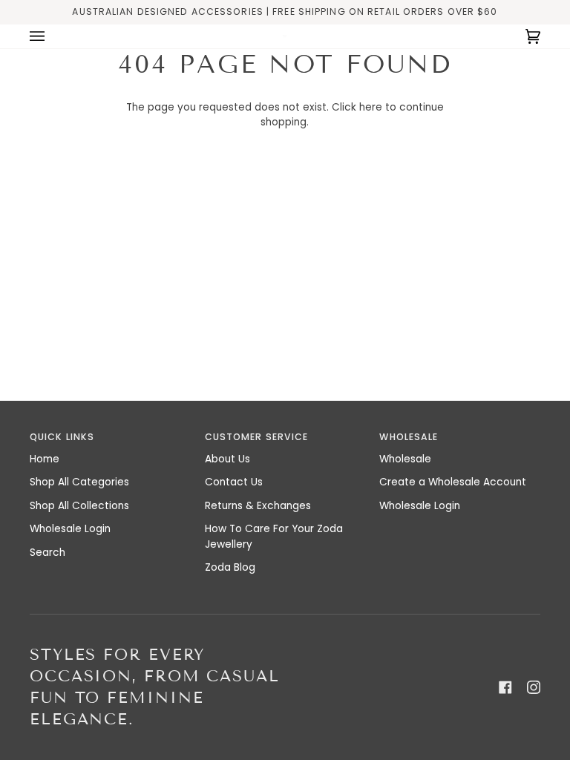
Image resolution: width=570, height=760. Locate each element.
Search (47, 553)
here (370, 107)
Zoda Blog (230, 567)
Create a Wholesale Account (452, 482)
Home (44, 459)
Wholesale (405, 459)
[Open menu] (52, 36)
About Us (227, 459)
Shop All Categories (79, 482)
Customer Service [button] (257, 436)
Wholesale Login (70, 529)
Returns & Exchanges (258, 506)
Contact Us (234, 482)
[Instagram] (533, 687)
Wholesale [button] (408, 436)
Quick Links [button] (62, 436)
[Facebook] (505, 687)
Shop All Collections (79, 506)
